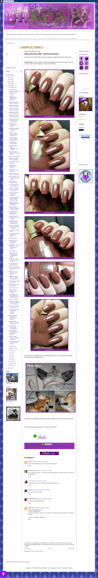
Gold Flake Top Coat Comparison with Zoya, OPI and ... (14, 120)
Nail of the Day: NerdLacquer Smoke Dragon (13, 327)
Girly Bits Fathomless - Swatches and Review (14, 93)
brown (30, 446)
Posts (82, 116)
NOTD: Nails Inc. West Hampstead (14, 281)
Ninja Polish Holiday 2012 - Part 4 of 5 (13, 106)
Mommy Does (31, 470)
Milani (52, 446)
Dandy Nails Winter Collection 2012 (13, 264)
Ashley (30, 461)
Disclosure (27, 38)
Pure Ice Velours (13, 251)
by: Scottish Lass (10, 43)
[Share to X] (49, 444)
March (10, 361)
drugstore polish (47, 446)
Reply (29, 465)
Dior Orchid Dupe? (13, 287)
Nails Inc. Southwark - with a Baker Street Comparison (14, 227)
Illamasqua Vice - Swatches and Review (13, 291)
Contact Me (20, 38)
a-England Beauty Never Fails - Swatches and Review (13, 317)
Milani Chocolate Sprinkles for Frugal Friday (14, 153)
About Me (61, 38)
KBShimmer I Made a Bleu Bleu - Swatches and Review (14, 246)
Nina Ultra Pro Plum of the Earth (14, 162)
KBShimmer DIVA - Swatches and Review (13, 273)
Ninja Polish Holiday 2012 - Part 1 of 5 (13, 116)
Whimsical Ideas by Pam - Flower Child (14, 174)
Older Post (71, 548)
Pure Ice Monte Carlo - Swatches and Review (14, 235)
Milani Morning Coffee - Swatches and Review (14, 130)
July (10, 352)
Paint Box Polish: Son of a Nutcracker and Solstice (14, 178)
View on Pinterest (52, 38)
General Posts (37, 47)
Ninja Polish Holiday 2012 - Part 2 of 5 (13, 113)
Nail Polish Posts (25, 47)
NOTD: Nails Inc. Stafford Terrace (13, 182)
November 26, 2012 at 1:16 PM (41, 489)
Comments (83, 119)
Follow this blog (85, 137)
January (11, 365)
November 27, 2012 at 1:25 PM (41, 507)
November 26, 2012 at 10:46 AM (40, 461)
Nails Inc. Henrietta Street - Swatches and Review (14, 189)
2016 (9, 77)
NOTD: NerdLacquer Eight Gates (14, 285)
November (11, 89)
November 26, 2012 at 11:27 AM (38, 481)
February (11, 363)
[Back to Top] (3, 574)
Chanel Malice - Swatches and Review (13, 166)
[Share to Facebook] (51, 444)
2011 (9, 368)
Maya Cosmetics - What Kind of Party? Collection (14, 217)
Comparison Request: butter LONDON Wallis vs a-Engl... (14, 199)
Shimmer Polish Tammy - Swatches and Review (14, 338)
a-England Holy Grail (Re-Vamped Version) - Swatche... (14, 311)
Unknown (30, 507)
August (11, 350)
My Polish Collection (70, 38)
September (12, 348)
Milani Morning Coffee (60, 446)
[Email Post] (43, 444)
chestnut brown (35, 446)
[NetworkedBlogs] (85, 135)
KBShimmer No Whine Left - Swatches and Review (14, 268)
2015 (9, 79)
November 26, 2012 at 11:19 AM (43, 470)
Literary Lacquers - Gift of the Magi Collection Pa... (13, 134)
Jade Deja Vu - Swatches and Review (13, 125)
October (11, 346)
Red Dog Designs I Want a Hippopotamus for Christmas (14, 147)
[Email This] (45, 444)
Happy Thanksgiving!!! (14, 156)
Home (49, 548)
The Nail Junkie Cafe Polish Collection (14, 185)
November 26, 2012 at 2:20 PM (43, 498)
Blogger (70, 568)
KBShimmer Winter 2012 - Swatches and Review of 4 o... (14, 278)
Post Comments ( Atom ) (37, 551)
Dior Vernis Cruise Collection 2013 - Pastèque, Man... (13, 222)
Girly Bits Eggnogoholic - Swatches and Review (13, 98)
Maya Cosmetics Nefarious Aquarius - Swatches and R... (14, 208)
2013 (9, 83)
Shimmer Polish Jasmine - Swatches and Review (14, 323)
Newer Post (27, 548)
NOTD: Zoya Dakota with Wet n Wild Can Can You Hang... (14, 303)
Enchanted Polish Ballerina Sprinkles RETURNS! (14, 203)
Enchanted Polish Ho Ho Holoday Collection (14, 194)
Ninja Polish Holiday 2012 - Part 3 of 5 (13, 109)
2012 (9, 85)
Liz (29, 481)
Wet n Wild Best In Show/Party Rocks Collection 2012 (14, 296)
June (10, 354)
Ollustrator (59, 568)
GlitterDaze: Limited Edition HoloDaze (13, 159)
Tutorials (35, 38)
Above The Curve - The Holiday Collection (13, 242)
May (10, 357)
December (11, 87)
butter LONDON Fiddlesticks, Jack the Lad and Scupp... (13, 332)
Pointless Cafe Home (10, 38)
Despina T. (31, 489)
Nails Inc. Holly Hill (13, 299)
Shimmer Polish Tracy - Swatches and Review (14, 343)
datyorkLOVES (32, 498)
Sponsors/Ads (42, 38)
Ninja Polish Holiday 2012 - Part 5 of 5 (13, 102)
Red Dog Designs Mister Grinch (13, 143)
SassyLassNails (69, 446)
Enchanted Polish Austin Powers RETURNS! (13, 213)
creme (41, 446)
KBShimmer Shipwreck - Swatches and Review (14, 260)
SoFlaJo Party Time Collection (13, 170)
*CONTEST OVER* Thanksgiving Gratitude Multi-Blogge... (13, 254)
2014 (9, 81)
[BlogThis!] (47, 444)
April (10, 359)
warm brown (27, 447)
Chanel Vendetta (13, 238)
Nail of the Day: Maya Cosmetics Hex (14, 306)
